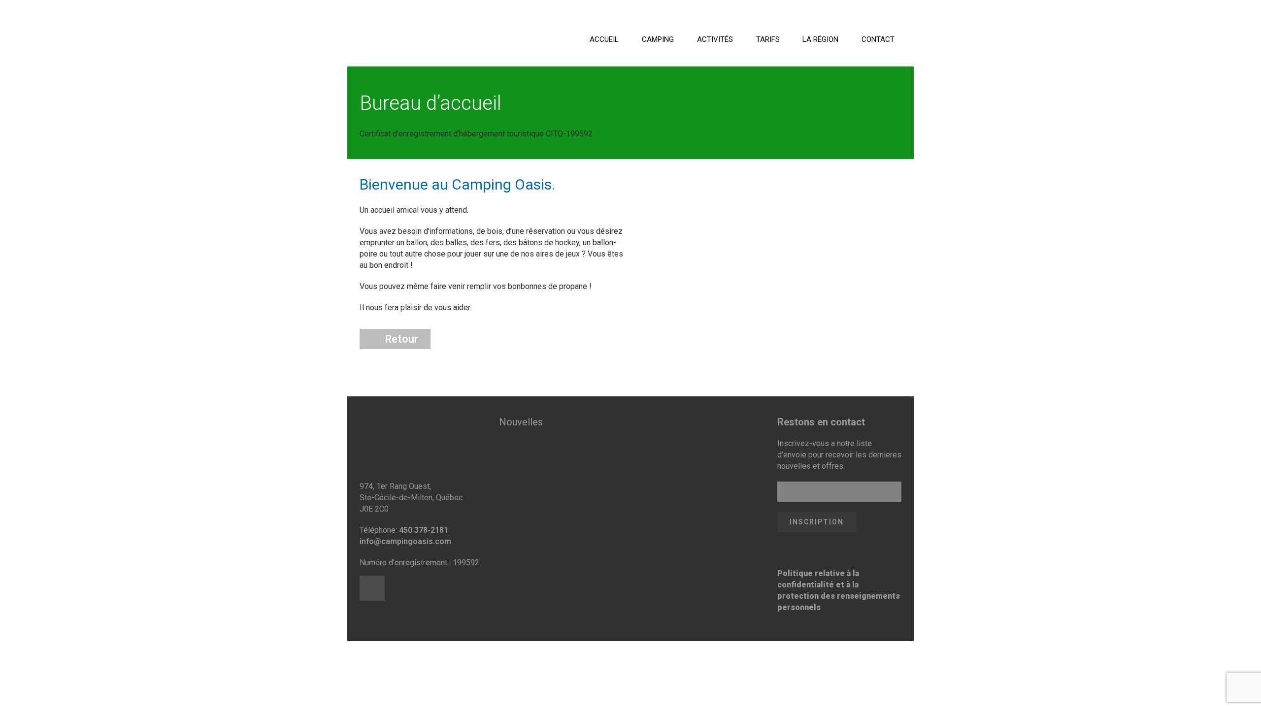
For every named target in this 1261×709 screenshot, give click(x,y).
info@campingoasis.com (405, 541)
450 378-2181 (423, 530)
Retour (401, 339)
